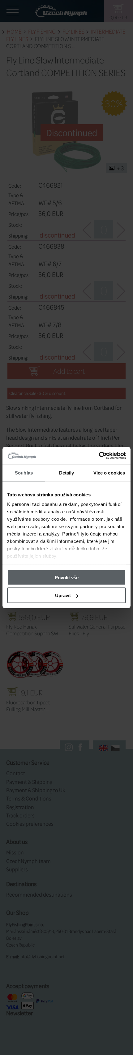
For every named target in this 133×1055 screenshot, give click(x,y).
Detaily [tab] (66, 472)
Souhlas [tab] (24, 472)
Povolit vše (67, 577)
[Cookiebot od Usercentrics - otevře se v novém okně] (99, 456)
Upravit (63, 595)
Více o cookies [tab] (109, 472)
